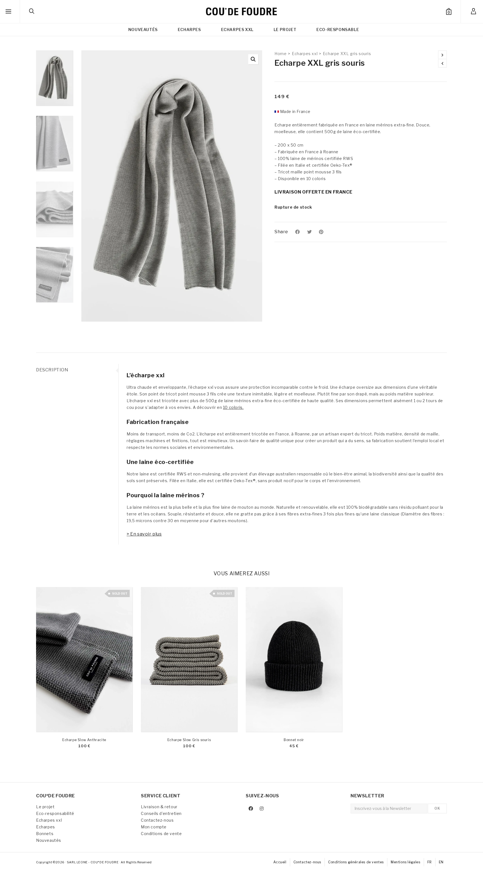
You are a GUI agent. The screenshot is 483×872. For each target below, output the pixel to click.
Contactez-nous (157, 820)
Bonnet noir (294, 740)
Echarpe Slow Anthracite (84, 740)
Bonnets (44, 833)
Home (280, 53)
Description (52, 370)
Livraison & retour (159, 806)
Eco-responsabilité (55, 813)
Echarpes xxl (305, 53)
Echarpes (45, 826)
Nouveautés (48, 840)
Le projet (45, 806)
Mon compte (154, 826)
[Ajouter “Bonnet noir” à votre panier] (258, 719)
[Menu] (8, 12)
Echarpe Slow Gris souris (189, 740)
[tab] (77, 370)
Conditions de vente (161, 833)
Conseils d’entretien (161, 813)
